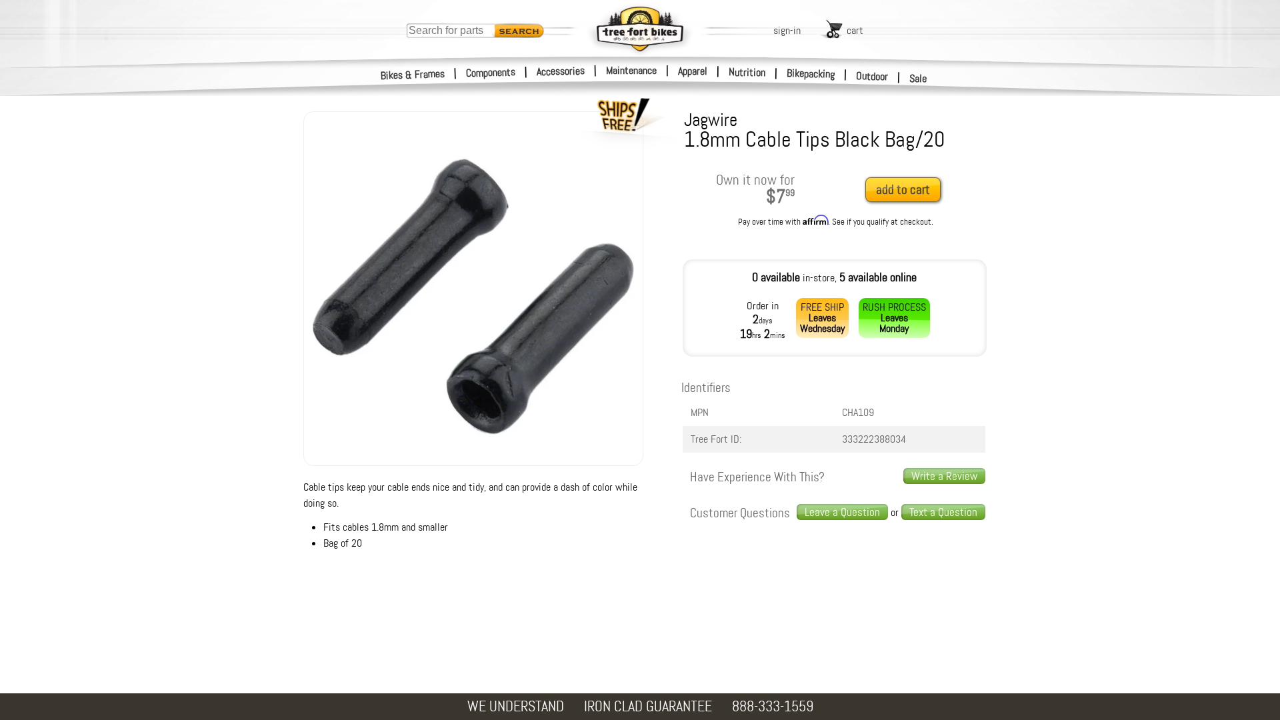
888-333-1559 (772, 706)
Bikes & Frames (413, 75)
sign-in (787, 30)
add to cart (903, 189)
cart (855, 30)
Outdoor (872, 76)
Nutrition (747, 72)
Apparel (692, 71)
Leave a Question (842, 512)
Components (491, 72)
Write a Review (944, 476)
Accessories (561, 71)
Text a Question (943, 512)
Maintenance (631, 70)
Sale (918, 78)
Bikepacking (811, 73)
